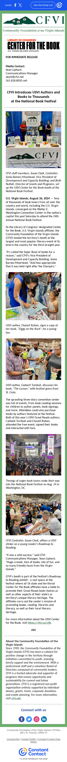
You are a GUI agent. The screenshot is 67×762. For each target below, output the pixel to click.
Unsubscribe (13, 739)
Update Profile (28, 739)
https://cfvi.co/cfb (39, 622)
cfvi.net (16, 698)
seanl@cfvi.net (15, 77)
